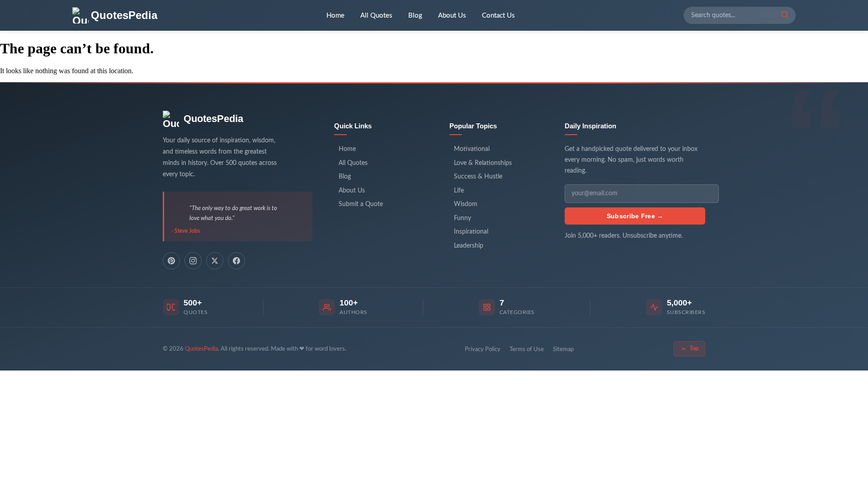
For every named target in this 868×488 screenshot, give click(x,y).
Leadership (468, 246)
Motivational (472, 149)
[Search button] (785, 15)
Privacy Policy (482, 349)
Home (335, 15)
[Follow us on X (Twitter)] (214, 260)
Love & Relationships (483, 163)
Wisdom (465, 204)
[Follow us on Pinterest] (171, 260)
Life (459, 191)
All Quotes (376, 15)
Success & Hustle (478, 177)
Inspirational (471, 232)
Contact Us (498, 15)
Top (693, 349)
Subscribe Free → (635, 216)
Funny (462, 218)
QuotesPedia (213, 118)
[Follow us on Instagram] (193, 260)
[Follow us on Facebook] (236, 260)
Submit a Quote (361, 204)
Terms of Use (526, 349)
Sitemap (563, 349)
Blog (415, 15)
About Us (452, 15)
